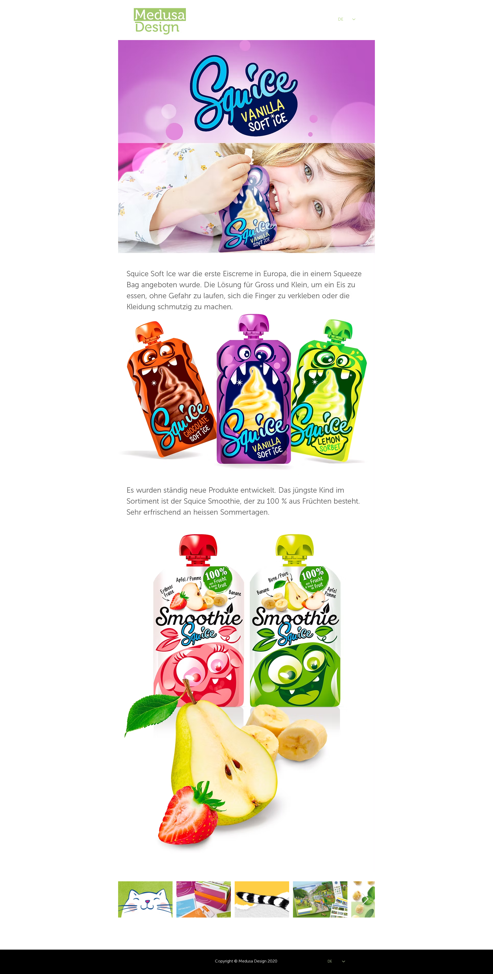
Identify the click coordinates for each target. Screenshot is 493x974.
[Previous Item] (128, 899)
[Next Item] (365, 899)
